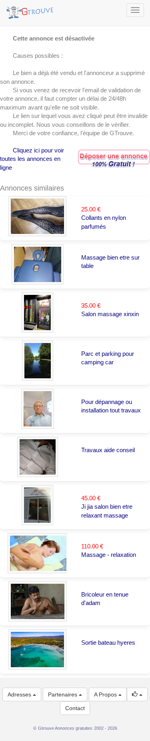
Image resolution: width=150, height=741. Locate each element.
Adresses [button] (20, 694)
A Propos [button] (106, 694)
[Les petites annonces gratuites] (31, 10)
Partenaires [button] (63, 694)
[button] (137, 694)
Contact (75, 708)
